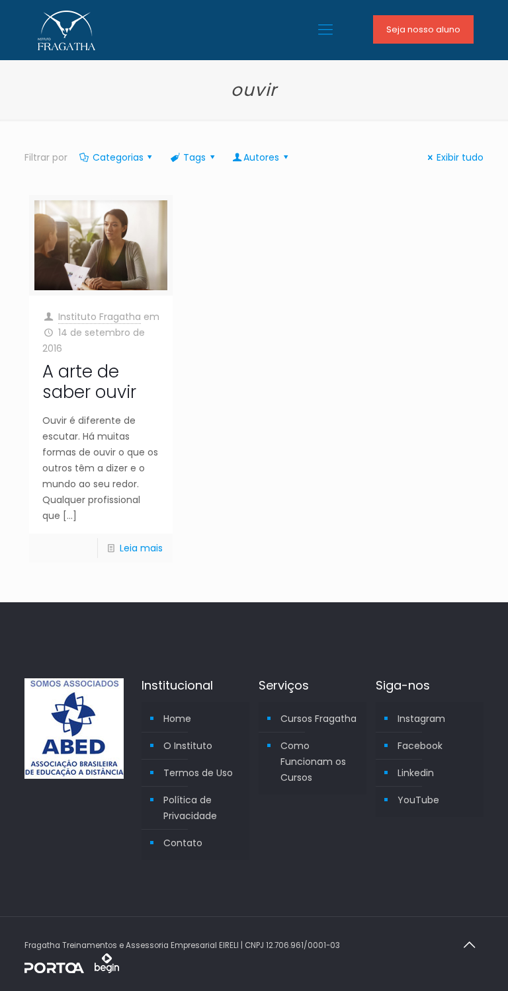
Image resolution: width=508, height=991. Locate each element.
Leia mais (141, 548)
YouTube (418, 800)
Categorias (118, 157)
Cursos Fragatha (318, 718)
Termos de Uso (198, 772)
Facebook (420, 745)
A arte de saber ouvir (89, 382)
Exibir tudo (460, 157)
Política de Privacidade (190, 807)
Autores (261, 157)
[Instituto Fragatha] (66, 29)
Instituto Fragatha (99, 316)
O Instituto (187, 745)
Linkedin (416, 772)
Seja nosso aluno (423, 29)
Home (177, 718)
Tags (194, 157)
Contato (182, 843)
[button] (21, 974)
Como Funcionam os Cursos (313, 761)
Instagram (421, 718)
